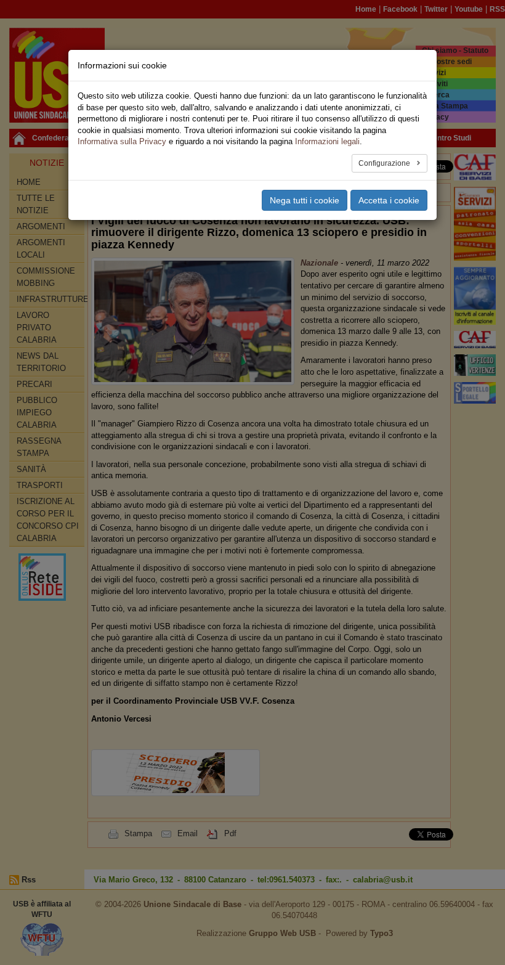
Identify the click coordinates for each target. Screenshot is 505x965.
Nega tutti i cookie (304, 200)
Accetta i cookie (388, 200)
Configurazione (385, 163)
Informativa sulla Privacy (122, 141)
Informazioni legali (327, 141)
